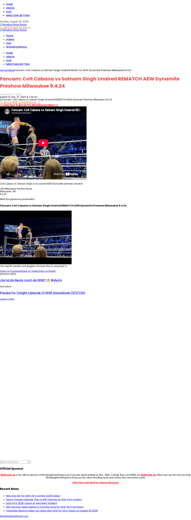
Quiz (8, 11)
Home (9, 4)
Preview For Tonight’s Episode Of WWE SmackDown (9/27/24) (42, 293)
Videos (10, 8)
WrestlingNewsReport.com (14, 516)
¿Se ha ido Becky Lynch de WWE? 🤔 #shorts (31, 280)
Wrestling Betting (18, 15)
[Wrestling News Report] (13, 24)
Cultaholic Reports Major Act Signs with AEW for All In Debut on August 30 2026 (52, 510)
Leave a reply (7, 299)
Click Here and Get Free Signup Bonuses (95, 482)
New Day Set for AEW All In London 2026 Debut (33, 495)
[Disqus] (95, 340)
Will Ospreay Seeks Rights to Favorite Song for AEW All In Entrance (44, 507)
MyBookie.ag (8, 475)
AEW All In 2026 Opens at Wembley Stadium (31, 503)
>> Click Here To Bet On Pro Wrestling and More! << (29, 105)
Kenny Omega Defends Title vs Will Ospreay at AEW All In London (44, 499)
